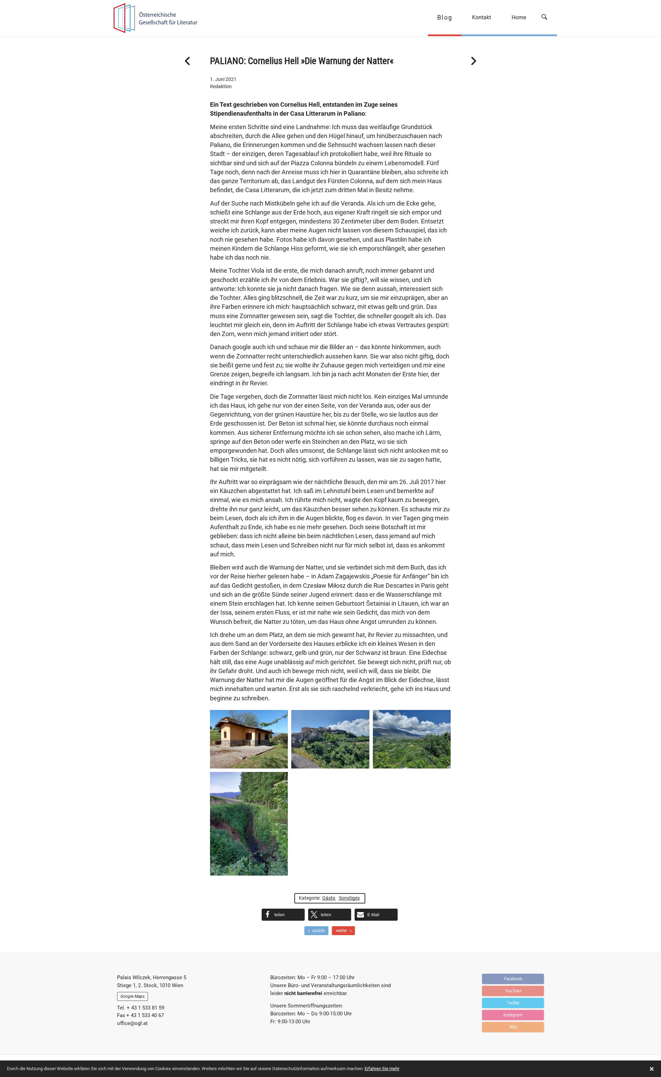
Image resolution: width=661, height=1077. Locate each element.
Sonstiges (349, 898)
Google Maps (132, 996)
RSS (513, 1027)
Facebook (513, 978)
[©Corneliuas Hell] (330, 739)
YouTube (513, 991)
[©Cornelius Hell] (249, 739)
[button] (283, 915)
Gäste (328, 898)
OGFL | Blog (152, 18)
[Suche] (546, 18)
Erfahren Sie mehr (382, 1068)
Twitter (513, 1003)
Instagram (513, 1015)
